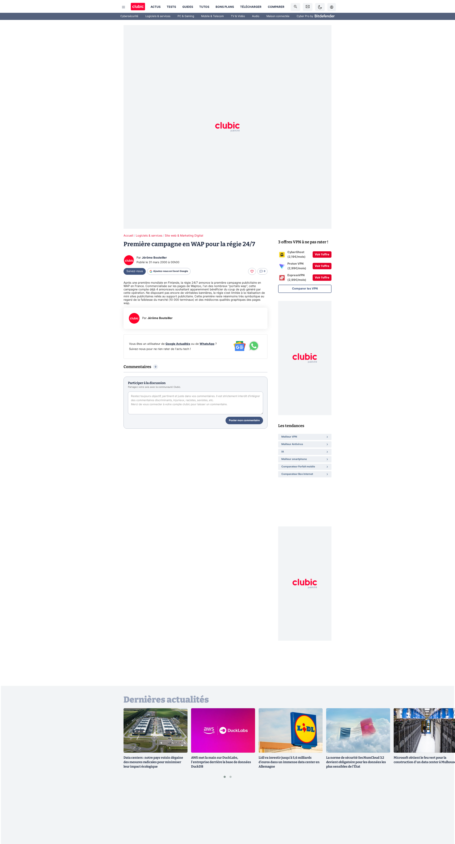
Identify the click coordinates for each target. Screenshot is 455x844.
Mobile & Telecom (212, 16)
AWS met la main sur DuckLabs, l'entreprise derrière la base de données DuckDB (221, 762)
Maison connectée (278, 16)
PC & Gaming (186, 16)
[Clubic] (138, 7)
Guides (187, 7)
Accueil (128, 235)
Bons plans (225, 7)
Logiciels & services (157, 16)
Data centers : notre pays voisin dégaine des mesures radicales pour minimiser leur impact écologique (153, 762)
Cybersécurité (129, 16)
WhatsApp (207, 343)
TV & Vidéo (238, 16)
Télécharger (250, 7)
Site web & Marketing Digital (184, 235)
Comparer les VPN (305, 288)
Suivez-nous (134, 271)
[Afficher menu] (123, 7)
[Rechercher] (295, 7)
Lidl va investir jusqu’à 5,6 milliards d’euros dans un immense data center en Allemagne (289, 762)
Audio (255, 16)
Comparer (276, 7)
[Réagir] (252, 271)
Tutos (204, 7)
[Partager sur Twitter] (446, 825)
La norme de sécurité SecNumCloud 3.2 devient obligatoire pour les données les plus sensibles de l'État (356, 762)
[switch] (320, 7)
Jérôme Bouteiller (154, 257)
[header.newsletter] (308, 7)
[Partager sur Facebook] (446, 813)
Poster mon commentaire (244, 420)
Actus (155, 7)
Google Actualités (177, 343)
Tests (171, 7)
